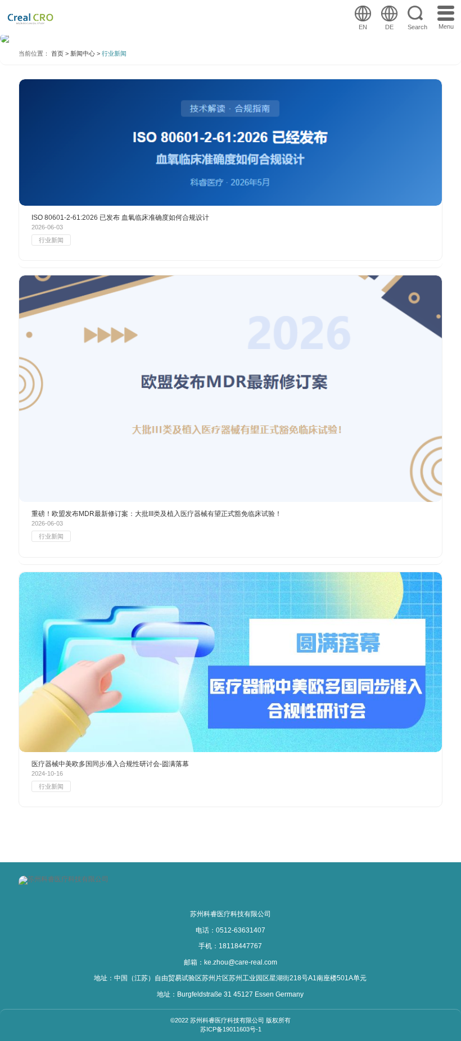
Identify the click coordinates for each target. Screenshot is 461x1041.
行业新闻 (114, 54)
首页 (57, 54)
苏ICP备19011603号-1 (230, 1029)
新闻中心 (82, 54)
